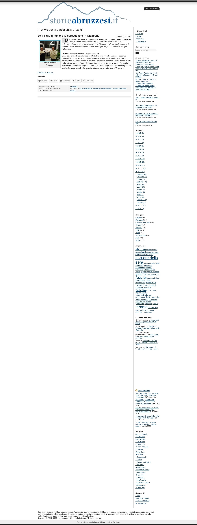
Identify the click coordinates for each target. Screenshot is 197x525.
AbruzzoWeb (140, 437)
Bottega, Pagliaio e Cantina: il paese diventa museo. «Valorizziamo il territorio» (146, 62)
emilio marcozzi (88, 88)
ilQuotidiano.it (140, 467)
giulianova (141, 274)
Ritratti (137, 233)
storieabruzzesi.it (84, 14)
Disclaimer (139, 39)
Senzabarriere (140, 235)
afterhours (149, 249)
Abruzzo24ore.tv (141, 434)
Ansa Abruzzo (144, 391)
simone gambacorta (143, 303)
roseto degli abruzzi (148, 300)
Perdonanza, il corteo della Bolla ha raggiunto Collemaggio (147, 417)
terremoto (153, 307)
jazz (157, 274)
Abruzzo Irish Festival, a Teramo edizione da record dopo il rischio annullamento (147, 410)
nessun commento (123, 36)
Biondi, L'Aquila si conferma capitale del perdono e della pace (145, 424)
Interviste (74, 86)
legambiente (151, 278)
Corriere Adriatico (141, 447)
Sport (137, 238)
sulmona (155, 304)
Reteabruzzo (140, 485)
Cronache (139, 220)
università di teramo (142, 310)
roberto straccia (151, 297)
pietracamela (151, 291)
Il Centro (138, 460)
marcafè (97, 88)
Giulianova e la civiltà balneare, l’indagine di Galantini (146, 114)
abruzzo (140, 249)
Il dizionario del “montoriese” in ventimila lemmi (146, 348)
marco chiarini (146, 280)
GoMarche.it (139, 452)
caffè (81, 88)
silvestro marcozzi (106, 88)
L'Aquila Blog (140, 472)
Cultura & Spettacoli (142, 223)
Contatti (138, 36)
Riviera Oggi (140, 488)
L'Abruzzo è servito (142, 470)
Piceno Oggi (139, 477)
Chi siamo (139, 34)
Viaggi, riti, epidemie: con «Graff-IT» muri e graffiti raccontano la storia (147, 69)
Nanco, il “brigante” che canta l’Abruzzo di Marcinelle (147, 328)
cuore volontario (149, 263)
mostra (146, 285)
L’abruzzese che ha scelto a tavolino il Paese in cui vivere (146, 342)
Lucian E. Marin (99, 522)
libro (157, 278)
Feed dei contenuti (142, 498)
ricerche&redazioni (143, 295)
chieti (143, 252)
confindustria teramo (146, 255)
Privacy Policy (140, 41)
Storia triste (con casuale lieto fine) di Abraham (146, 336)
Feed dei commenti (142, 501)
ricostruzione (139, 297)
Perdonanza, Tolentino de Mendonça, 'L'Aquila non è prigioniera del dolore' (145, 401)
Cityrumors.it (140, 444)
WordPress (116, 522)
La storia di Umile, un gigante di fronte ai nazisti (147, 322)
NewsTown (139, 475)
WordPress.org (140, 503)
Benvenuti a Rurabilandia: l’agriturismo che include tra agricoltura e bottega (145, 87)
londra (137, 280)
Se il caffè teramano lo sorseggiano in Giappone (68, 35)
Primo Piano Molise (142, 483)
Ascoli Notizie (140, 439)
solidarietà (148, 304)
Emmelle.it (139, 449)
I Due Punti (139, 455)
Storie (137, 240)
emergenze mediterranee (143, 267)
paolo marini (147, 287)
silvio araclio (140, 302)
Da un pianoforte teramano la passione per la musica (146, 106)
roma (137, 300)
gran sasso (152, 274)
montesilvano (140, 283)
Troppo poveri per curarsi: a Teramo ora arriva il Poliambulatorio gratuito (145, 81)
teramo (115, 88)
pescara (140, 290)
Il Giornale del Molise (143, 462)
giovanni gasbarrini (153, 271)
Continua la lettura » (45, 72)
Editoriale (138, 225)
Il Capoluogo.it (140, 457)
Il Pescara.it (139, 465)
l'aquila (140, 277)
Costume (138, 217)
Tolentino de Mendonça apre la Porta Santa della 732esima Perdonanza (146, 395)
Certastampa (140, 442)
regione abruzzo (141, 293)
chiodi (148, 252)
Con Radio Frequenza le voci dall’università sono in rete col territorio (146, 75)
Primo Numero (140, 480)
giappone (144, 271)
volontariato (148, 312)
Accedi (137, 496)
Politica (138, 230)
